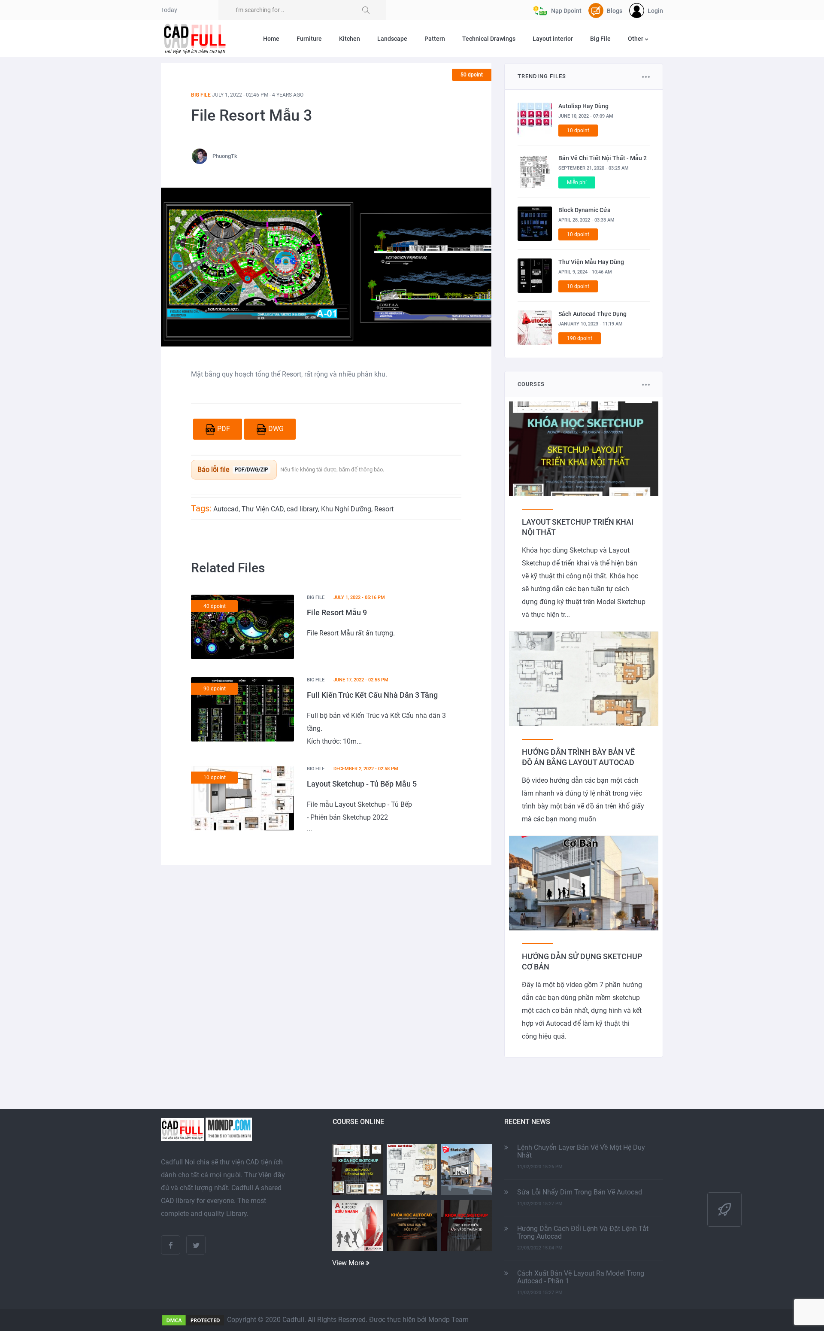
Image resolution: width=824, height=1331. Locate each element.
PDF (223, 429)
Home (271, 38)
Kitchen (349, 38)
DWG (276, 429)
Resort (384, 509)
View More (349, 1263)
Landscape (392, 38)
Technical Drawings (488, 38)
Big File (600, 38)
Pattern (434, 38)
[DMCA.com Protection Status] (193, 1320)
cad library (302, 509)
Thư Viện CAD (263, 509)
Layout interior (553, 38)
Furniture (309, 38)
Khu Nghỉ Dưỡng (346, 509)
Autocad (226, 509)
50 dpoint (471, 75)
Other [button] (636, 38)
